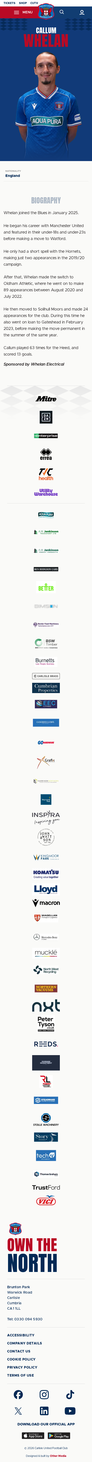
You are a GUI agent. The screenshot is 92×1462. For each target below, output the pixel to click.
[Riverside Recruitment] (46, 1063)
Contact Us (18, 1351)
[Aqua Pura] (46, 515)
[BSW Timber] (46, 643)
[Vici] (46, 1200)
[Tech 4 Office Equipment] (46, 1155)
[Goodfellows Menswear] (46, 722)
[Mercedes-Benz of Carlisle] (46, 936)
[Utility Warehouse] (46, 492)
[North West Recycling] (46, 969)
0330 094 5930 (25, 1319)
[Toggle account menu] (82, 12)
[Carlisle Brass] (46, 676)
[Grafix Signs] (46, 762)
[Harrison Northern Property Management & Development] (46, 781)
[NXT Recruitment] (46, 1005)
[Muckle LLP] (46, 953)
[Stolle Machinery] (46, 1118)
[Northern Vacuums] (46, 988)
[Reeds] (46, 1044)
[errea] (46, 454)
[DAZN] (46, 417)
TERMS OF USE (20, 1375)
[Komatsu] (46, 874)
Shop (23, 3)
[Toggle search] (61, 12)
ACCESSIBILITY (21, 1335)
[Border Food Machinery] (46, 624)
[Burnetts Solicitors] (46, 661)
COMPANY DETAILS (24, 1343)
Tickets (9, 3)
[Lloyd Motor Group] (46, 889)
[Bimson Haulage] (46, 606)
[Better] (46, 587)
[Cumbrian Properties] (46, 688)
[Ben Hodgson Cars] (46, 569)
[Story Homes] (46, 1137)
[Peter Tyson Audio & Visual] (46, 1024)
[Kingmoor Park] (46, 857)
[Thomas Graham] (46, 1174)
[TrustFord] (46, 1187)
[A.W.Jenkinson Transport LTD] (46, 532)
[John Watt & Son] (46, 837)
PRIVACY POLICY (22, 1367)
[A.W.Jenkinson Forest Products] (46, 550)
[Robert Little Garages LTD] (46, 1081)
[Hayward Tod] (46, 799)
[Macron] (46, 903)
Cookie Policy (21, 1359)
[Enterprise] (46, 435)
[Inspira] (46, 818)
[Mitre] (46, 398)
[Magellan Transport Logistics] (46, 918)
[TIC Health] (46, 474)
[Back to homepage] (46, 11)
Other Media (58, 1456)
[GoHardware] (46, 743)
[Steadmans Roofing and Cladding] (46, 1100)
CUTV (34, 3)
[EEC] (46, 704)
